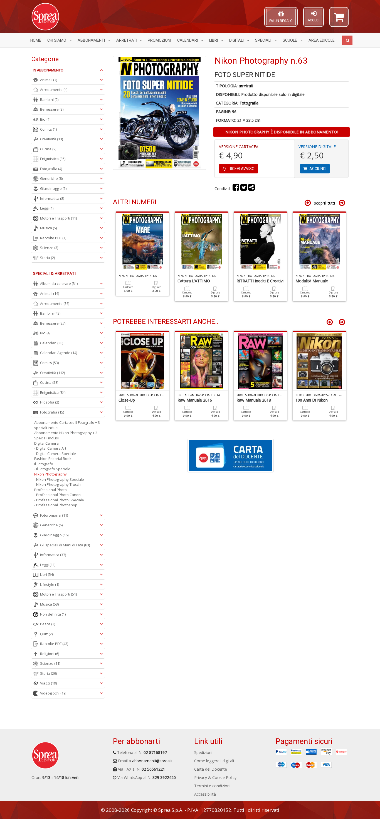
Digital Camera (46, 443)
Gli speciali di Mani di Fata (65, 544)
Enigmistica (52, 158)
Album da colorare (59, 283)
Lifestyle (49, 584)
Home (35, 40)
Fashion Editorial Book (52, 458)
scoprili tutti (324, 203)
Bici (45, 119)
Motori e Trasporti (58, 218)
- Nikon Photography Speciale (59, 479)
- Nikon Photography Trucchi (58, 484)
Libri (214, 40)
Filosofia (49, 402)
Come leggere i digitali (214, 760)
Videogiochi (53, 693)
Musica (48, 227)
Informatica (52, 198)
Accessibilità (205, 794)
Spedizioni (203, 752)
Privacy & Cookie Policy (215, 777)
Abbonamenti (92, 40)
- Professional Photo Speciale (59, 499)
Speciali (263, 40)
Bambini (49, 99)
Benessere (51, 109)
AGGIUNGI (317, 168)
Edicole (322, 40)
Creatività (51, 138)
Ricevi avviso (241, 168)
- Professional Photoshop (55, 504)
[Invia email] (251, 188)
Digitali (237, 40)
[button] (339, 19)
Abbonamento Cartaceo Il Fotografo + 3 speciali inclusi (67, 425)
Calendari (188, 40)
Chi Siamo (57, 40)
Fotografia (249, 103)
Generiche (51, 178)
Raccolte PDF (53, 237)
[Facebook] (236, 188)
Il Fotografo (43, 463)
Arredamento (53, 89)
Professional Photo (50, 489)
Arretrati (126, 40)
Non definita (53, 614)
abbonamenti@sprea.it (152, 760)
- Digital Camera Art (50, 448)
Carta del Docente (210, 769)
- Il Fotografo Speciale (52, 468)
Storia (47, 257)
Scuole (290, 40)
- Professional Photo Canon (57, 494)
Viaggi (48, 683)
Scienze (49, 247)
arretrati (246, 85)
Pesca (47, 623)
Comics (48, 129)
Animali (48, 79)
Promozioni (159, 40)
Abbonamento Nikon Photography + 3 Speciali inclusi (65, 435)
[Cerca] (347, 40)
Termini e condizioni (212, 785)
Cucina (48, 148)
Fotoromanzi (54, 515)
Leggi (46, 208)
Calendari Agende (58, 352)
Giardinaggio (53, 188)
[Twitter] (243, 188)
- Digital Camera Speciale (55, 453)
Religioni (49, 653)
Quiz (46, 633)
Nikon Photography (50, 474)
